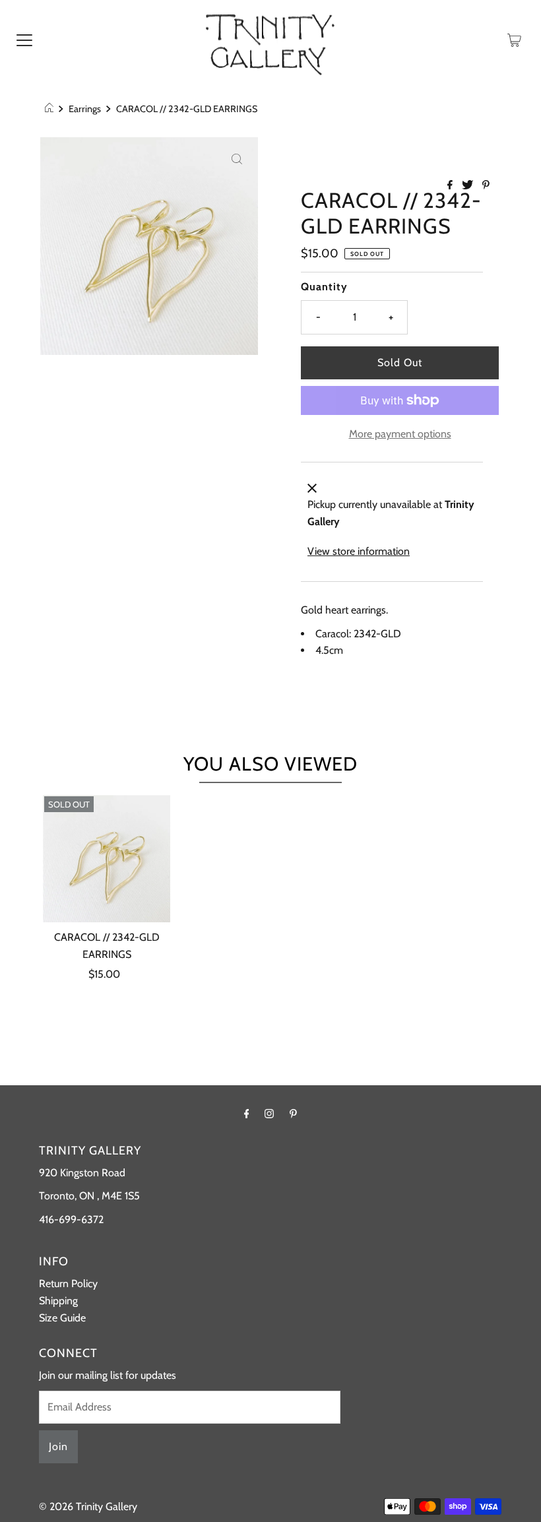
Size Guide (62, 1318)
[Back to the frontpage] (51, 109)
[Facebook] (246, 1113)
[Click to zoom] (236, 158)
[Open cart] (514, 39)
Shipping (58, 1300)
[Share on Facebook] (451, 185)
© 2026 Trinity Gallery (88, 1506)
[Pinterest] (293, 1113)
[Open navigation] (24, 39)
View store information (358, 551)
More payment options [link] (400, 434)
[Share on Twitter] (469, 185)
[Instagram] (269, 1113)
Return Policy (68, 1283)
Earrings (85, 109)
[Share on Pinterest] (486, 185)
